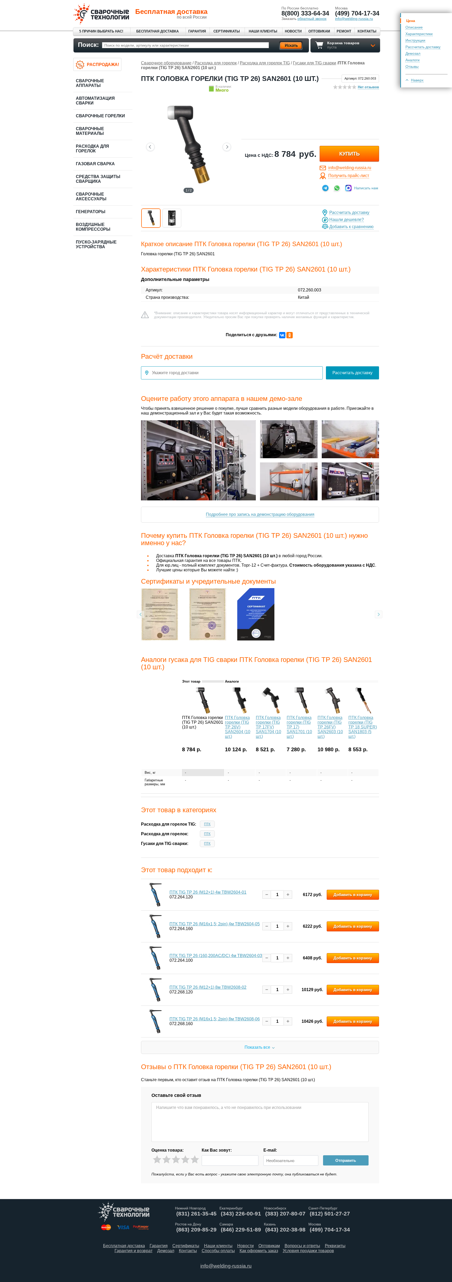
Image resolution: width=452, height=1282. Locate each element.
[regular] (176, 1159)
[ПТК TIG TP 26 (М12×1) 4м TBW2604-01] (155, 895)
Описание (414, 27)
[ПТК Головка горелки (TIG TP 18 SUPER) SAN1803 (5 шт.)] (363, 712)
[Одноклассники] (289, 335)
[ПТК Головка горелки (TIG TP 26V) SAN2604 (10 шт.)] (240, 712)
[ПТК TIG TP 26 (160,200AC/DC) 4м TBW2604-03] (155, 958)
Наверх (417, 80)
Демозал (412, 53)
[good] (185, 1159)
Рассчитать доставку (422, 47)
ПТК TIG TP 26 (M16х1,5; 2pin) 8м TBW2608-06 (215, 1019)
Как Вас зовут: (217, 1150)
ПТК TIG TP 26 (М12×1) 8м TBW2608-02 (208, 987)
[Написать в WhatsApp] (337, 188)
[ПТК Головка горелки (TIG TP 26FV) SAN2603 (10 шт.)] (332, 712)
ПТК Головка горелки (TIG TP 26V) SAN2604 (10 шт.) (237, 727)
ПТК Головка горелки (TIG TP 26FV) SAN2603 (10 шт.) (330, 727)
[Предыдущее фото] (150, 147)
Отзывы (412, 66)
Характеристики (419, 34)
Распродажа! (103, 64)
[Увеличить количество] (288, 895)
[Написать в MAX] (348, 188)
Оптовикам (319, 31)
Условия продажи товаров (308, 1250)
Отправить (345, 1160)
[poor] (166, 1159)
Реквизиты (335, 1246)
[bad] (157, 1159)
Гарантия (197, 31)
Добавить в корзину (353, 894)
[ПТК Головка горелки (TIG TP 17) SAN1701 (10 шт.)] (302, 712)
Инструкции (415, 40)
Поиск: (88, 44)
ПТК (207, 824)
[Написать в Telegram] (325, 188)
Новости (293, 31)
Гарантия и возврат (133, 1250)
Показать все (257, 1047)
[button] (151, 218)
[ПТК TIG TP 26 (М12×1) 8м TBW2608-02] (155, 990)
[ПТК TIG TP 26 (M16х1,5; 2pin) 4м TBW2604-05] (155, 926)
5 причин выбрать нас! (101, 31)
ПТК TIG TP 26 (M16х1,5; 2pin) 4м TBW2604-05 (215, 924)
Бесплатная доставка (157, 31)
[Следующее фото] (227, 147)
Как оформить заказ (259, 1250)
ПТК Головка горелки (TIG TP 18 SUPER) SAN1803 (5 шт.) (362, 727)
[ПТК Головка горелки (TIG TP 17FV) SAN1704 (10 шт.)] (271, 712)
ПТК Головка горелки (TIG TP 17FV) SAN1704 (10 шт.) (268, 727)
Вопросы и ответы (302, 1246)
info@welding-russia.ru (349, 167)
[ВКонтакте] (282, 335)
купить (349, 154)
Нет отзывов (368, 87)
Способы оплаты (218, 1250)
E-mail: (270, 1150)
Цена (410, 21)
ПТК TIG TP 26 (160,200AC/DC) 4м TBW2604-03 (216, 955)
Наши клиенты (263, 31)
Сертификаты (226, 31)
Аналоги (412, 60)
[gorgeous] (194, 1159)
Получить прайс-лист (348, 175)
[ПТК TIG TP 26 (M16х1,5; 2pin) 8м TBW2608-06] (155, 1021)
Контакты (367, 31)
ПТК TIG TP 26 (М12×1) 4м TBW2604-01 (208, 892)
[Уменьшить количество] (266, 895)
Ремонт (344, 31)
